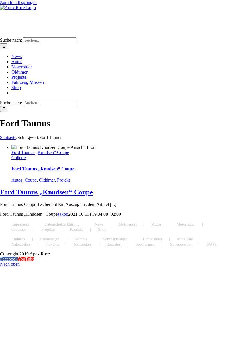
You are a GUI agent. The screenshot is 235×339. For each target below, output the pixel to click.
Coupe (31, 180)
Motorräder (186, 224)
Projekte (48, 229)
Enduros (18, 239)
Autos (16, 180)
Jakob (63, 214)
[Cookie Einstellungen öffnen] (12, 331)
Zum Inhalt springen (18, 2)
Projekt (63, 180)
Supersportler (181, 244)
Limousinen (152, 239)
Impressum (20, 224)
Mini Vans (185, 239)
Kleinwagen (49, 239)
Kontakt (76, 229)
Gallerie (18, 157)
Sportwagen (145, 244)
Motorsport (128, 224)
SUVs (211, 244)
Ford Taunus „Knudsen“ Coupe (40, 152)
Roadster (113, 244)
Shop (102, 229)
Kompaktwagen (115, 239)
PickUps (52, 244)
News (99, 224)
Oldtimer (47, 180)
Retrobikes (82, 244)
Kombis (81, 239)
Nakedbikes (20, 244)
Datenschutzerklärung (61, 224)
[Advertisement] (104, 23)
